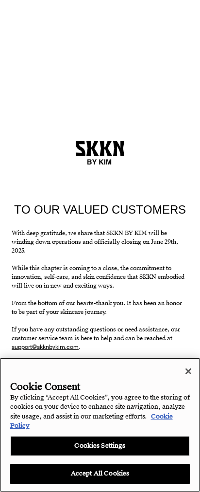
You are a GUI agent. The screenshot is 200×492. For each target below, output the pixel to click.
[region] (100, 425)
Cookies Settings (99, 445)
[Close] (188, 371)
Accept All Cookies (100, 473)
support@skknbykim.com (45, 347)
